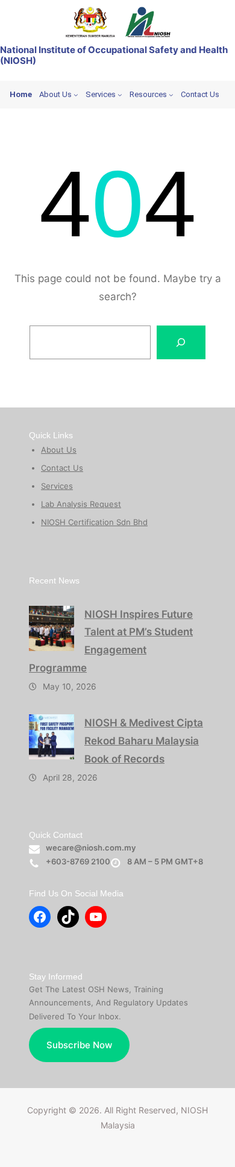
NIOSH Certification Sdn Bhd (94, 522)
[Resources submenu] (171, 94)
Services (57, 486)
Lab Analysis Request (81, 504)
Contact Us (62, 468)
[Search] (181, 342)
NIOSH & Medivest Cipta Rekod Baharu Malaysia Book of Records (143, 741)
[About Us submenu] (76, 94)
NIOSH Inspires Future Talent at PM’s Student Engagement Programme (111, 641)
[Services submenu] (120, 94)
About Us (59, 450)
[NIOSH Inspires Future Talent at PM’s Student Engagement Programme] (51, 628)
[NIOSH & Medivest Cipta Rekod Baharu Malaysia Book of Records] (51, 737)
